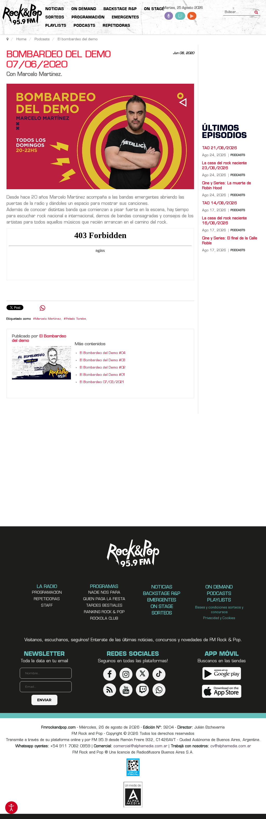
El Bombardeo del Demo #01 (102, 375)
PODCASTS (237, 155)
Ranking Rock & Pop (104, 612)
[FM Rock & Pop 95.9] (21, 14)
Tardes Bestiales (104, 606)
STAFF (47, 606)
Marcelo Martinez (48, 319)
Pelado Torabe (76, 319)
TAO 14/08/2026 (219, 203)
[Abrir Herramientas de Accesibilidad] (11, 807)
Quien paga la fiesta (104, 599)
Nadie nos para (104, 593)
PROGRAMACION (47, 593)
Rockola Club (104, 619)
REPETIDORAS (47, 599)
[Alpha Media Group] (133, 794)
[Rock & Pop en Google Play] (222, 673)
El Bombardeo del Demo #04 (102, 353)
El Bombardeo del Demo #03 (102, 360)
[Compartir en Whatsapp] (42, 308)
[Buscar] (256, 10)
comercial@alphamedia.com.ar (140, 746)
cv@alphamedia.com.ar (230, 746)
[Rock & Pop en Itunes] (222, 691)
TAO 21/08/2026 (219, 148)
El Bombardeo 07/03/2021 (102, 382)
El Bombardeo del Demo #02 (102, 367)
